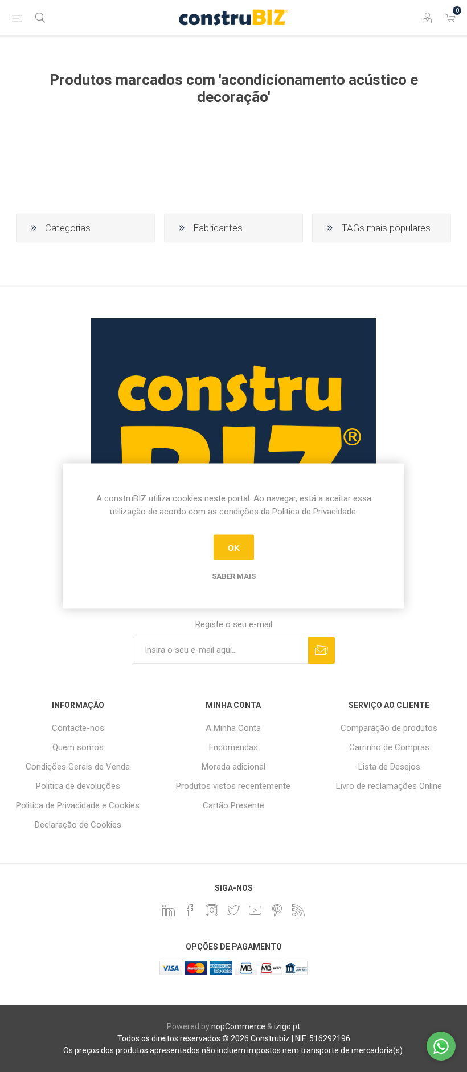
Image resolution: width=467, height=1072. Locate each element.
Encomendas (233, 747)
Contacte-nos (78, 728)
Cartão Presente (233, 805)
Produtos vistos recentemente (233, 786)
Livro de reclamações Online (389, 786)
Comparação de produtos (389, 728)
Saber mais (234, 576)
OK (234, 547)
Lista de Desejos (389, 767)
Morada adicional (233, 767)
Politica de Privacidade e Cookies (78, 805)
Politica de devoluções (78, 786)
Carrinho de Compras (389, 747)
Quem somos (78, 747)
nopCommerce (238, 1026)
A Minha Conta (233, 728)
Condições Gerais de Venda (78, 767)
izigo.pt (287, 1026)
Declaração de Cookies (78, 825)
